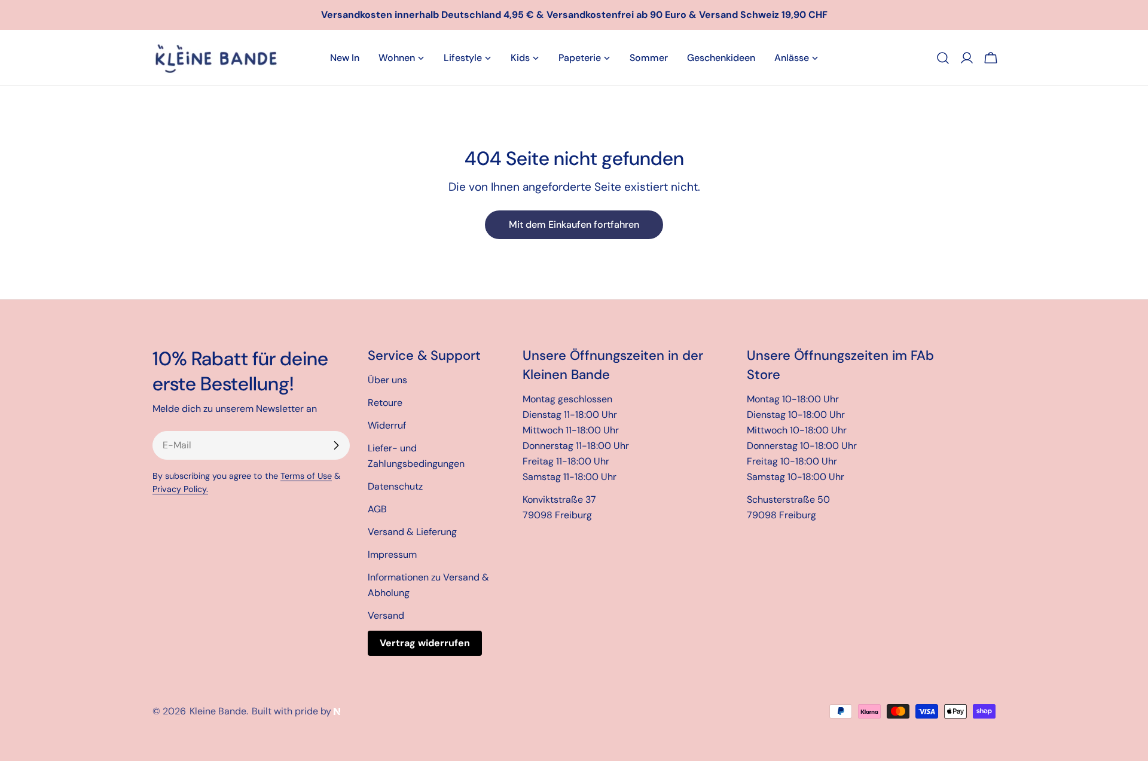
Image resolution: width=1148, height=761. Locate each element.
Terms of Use (306, 475)
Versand (386, 615)
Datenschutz (395, 486)
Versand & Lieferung (412, 531)
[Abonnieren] (336, 445)
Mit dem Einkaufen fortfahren (574, 224)
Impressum (392, 554)
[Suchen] (943, 58)
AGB (377, 509)
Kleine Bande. (219, 711)
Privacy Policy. (180, 489)
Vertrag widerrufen (425, 643)
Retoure (385, 402)
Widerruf (387, 425)
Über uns (387, 380)
